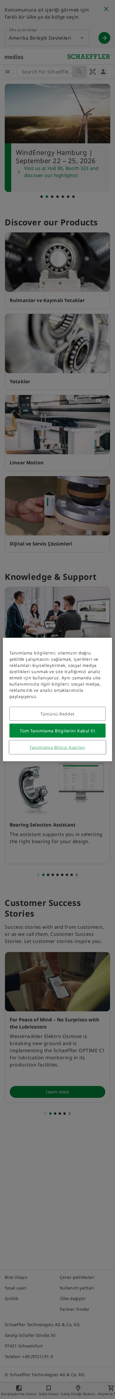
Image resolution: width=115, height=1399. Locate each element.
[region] (57, 699)
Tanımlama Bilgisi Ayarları (57, 747)
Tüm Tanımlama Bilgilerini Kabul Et (57, 731)
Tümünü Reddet (57, 714)
